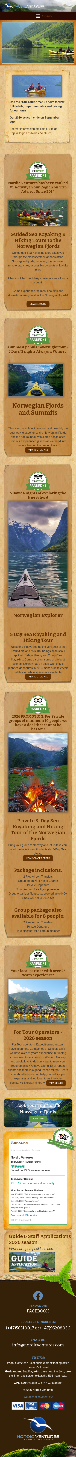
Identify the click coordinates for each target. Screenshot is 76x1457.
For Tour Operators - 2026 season (38, 1035)
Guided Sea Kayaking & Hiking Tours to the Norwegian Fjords (38, 240)
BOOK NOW (38, 1119)
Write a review (31, 1215)
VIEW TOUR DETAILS (38, 450)
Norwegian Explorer (38, 615)
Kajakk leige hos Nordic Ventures (30, 133)
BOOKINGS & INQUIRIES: (38, 1322)
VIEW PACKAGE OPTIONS (38, 858)
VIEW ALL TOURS (38, 304)
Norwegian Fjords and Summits (38, 409)
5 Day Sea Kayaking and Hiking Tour (38, 637)
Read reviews (17, 1215)
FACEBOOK (38, 1311)
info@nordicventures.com (38, 1345)
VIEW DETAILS (56, 1083)
